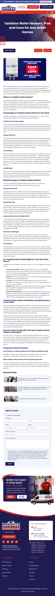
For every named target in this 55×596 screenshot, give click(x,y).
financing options (38, 288)
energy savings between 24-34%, (17, 145)
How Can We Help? (10, 438)
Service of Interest (10, 431)
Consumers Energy (18, 295)
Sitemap (32, 591)
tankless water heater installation (19, 305)
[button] (47, 12)
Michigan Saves (45, 293)
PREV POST (38, 50)
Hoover (5, 94)
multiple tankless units (19, 227)
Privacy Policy (13, 459)
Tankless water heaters (10, 116)
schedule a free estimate (34, 343)
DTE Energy (9, 295)
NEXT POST (47, 50)
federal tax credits (32, 295)
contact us (14, 343)
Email (7, 425)
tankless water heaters (13, 138)
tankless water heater (13, 88)
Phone (30, 425)
